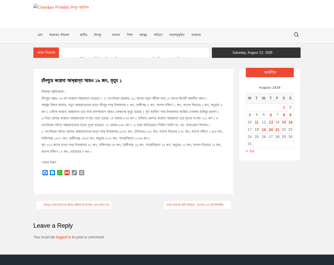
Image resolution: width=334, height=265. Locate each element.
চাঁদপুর (97, 35)
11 (257, 122)
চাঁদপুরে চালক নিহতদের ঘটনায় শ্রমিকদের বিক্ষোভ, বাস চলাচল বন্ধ (76, 205)
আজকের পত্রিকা (59, 35)
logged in (63, 237)
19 (264, 130)
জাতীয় (83, 35)
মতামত (116, 35)
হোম (39, 35)
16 (290, 122)
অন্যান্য (196, 35)
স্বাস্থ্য (143, 35)
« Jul (250, 151)
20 (271, 130)
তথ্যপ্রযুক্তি (176, 35)
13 (271, 122)
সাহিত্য (158, 35)
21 (277, 130)
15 (284, 122)
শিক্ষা (130, 35)
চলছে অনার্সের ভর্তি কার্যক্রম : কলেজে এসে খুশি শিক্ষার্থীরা (194, 205)
